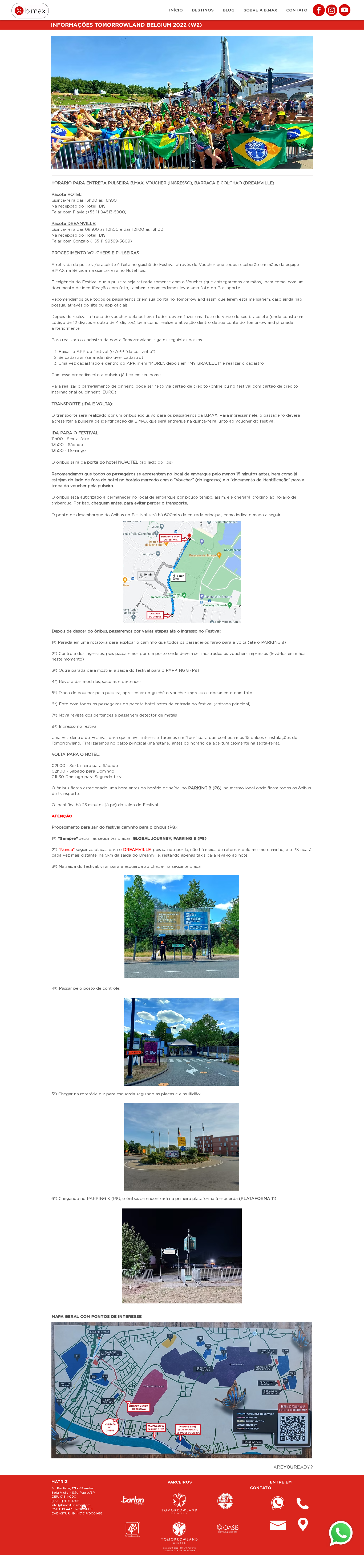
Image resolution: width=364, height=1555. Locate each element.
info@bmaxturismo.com (71, 1505)
